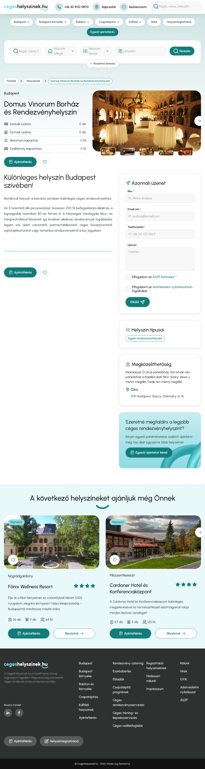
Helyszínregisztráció (179, 22)
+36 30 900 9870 (76, 7)
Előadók (118, 679)
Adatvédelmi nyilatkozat (189, 689)
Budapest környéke (51, 22)
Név (131, 191)
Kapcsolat (109, 7)
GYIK (183, 679)
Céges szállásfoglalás (128, 726)
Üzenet (132, 245)
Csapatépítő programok (122, 689)
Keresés (185, 51)
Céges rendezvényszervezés (128, 702)
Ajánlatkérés (23, 162)
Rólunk (184, 663)
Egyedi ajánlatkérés (102, 32)
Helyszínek (33, 81)
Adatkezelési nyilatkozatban (173, 287)
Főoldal (11, 81)
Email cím (134, 209)
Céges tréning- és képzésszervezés (125, 715)
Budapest (20, 22)
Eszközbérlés (122, 671)
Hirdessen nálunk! (153, 678)
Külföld (133, 22)
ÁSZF (184, 700)
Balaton (81, 22)
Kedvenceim (138, 7)
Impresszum (155, 689)
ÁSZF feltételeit (164, 277)
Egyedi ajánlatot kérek (152, 452)
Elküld (134, 302)
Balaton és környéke (86, 686)
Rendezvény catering (128, 663)
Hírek (154, 22)
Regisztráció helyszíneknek (156, 665)
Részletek (72, 633)
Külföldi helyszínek (86, 707)
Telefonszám (136, 227)
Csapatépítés (107, 22)
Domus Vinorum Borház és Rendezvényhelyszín (80, 81)
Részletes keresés (104, 63)
